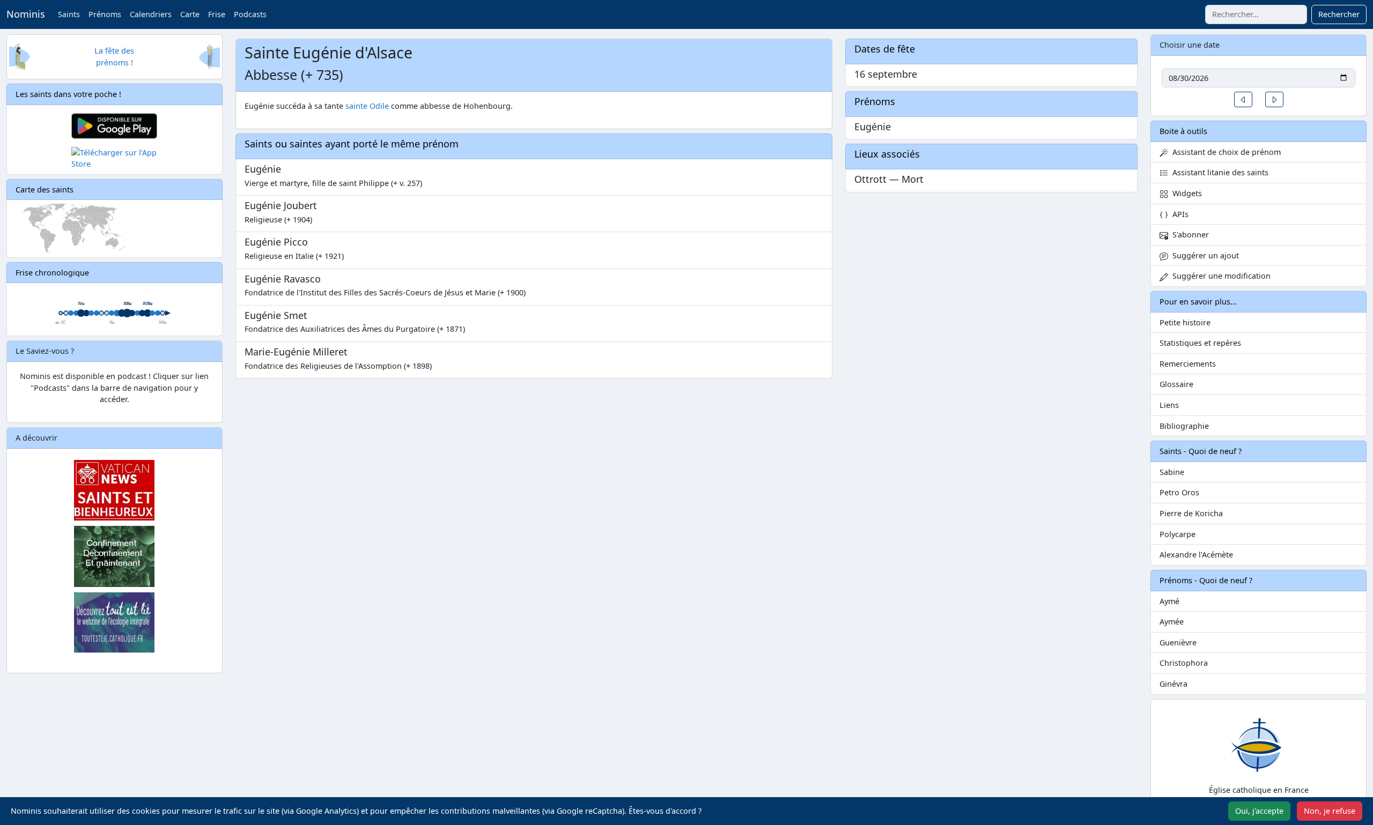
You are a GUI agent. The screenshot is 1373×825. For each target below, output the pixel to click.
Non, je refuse (1329, 811)
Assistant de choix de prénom (1224, 152)
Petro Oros (1179, 492)
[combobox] (1256, 14)
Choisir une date (1190, 45)
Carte (190, 14)
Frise (216, 14)
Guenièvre (1178, 642)
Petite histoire (1185, 322)
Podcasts (250, 14)
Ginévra (1173, 684)
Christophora (1184, 663)
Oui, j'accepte (1259, 811)
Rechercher (1339, 14)
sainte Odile (367, 106)
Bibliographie (1184, 426)
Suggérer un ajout (1203, 255)
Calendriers (151, 14)
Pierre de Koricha (1191, 513)
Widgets (1185, 193)
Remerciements (1188, 364)
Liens (1169, 405)
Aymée (1172, 621)
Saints (69, 14)
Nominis (25, 14)
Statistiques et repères (1200, 343)
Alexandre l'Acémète (1196, 554)
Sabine (1172, 472)
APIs (1178, 214)
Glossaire (1176, 384)
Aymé (1169, 601)
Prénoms (104, 14)
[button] (1243, 99)
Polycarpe (1177, 534)
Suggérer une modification (1219, 276)
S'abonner (1188, 234)
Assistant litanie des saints (1218, 172)
